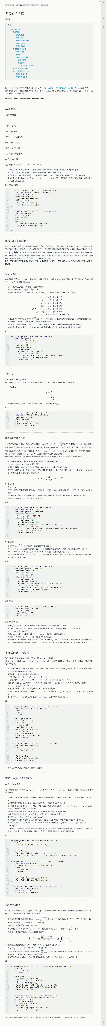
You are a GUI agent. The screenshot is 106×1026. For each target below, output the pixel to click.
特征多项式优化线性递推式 (66, 88)
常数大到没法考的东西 (21, 71)
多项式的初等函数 (19, 49)
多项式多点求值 (21, 74)
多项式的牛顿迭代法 (23, 57)
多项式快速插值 (21, 77)
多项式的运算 (15, 29)
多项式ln (19, 54)
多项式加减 (20, 35)
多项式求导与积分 (22, 43)
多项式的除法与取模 (20, 68)
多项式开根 (22, 60)
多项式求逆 (20, 51)
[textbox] (15, 165)
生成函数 (49, 88)
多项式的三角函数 (27, 65)
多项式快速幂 (20, 46)
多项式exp (22, 63)
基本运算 (16, 32)
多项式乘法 (20, 37)
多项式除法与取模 (22, 40)
